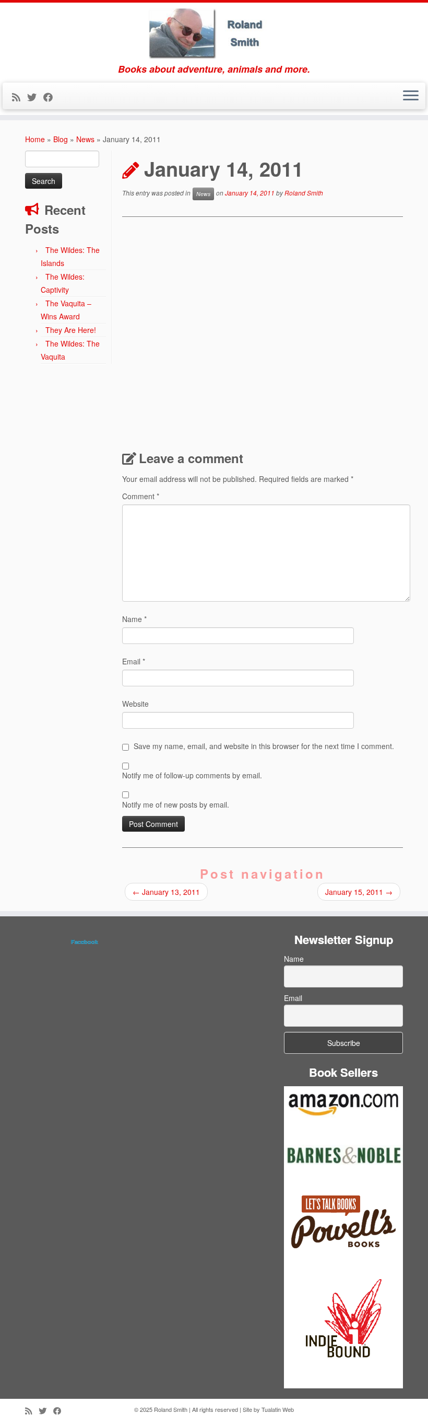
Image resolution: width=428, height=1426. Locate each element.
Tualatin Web (277, 1409)
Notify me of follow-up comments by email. (192, 775)
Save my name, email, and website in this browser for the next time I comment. (264, 746)
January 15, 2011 (359, 892)
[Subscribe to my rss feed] (19, 97)
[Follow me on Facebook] (51, 97)
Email (133, 661)
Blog (60, 139)
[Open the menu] (411, 96)
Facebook (84, 942)
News (85, 139)
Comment (140, 496)
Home (35, 139)
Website (135, 703)
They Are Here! (70, 330)
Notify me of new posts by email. (175, 804)
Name (134, 619)
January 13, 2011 (166, 892)
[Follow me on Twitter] (35, 97)
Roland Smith (303, 192)
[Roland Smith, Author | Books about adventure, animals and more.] (214, 33)
